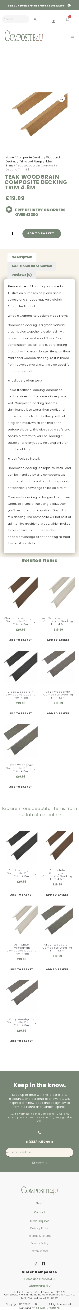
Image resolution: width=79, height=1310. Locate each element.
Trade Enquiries (39, 1221)
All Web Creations (47, 1308)
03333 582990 (39, 1142)
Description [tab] (22, 257)
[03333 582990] (39, 1132)
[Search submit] (35, 19)
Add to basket (40, 233)
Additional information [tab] (32, 266)
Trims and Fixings (30, 161)
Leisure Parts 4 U (40, 1286)
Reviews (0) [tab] (22, 275)
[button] (72, 36)
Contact (39, 1212)
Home (10, 157)
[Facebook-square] (43, 1263)
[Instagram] (35, 1263)
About (40, 1203)
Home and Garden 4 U (39, 1279)
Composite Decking (30, 157)
